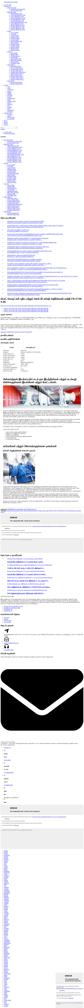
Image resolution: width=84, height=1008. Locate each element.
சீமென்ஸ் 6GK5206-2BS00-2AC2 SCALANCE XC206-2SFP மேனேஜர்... (26, 290)
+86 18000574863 (9, 650)
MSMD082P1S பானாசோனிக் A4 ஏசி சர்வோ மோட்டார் (22, 509)
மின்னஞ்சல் (29, 332)
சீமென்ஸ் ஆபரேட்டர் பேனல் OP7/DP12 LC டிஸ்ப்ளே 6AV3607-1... (24, 239)
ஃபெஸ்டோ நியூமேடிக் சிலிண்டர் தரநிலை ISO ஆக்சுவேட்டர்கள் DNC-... (26, 265)
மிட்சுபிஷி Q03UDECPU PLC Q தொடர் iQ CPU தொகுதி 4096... (24, 273)
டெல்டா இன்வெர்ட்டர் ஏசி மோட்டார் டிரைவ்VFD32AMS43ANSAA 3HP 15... (27, 269)
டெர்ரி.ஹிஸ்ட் (7, 760)
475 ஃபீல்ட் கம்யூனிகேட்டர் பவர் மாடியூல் (17, 231)
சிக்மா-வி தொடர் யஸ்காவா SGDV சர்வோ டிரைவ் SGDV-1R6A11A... (25, 227)
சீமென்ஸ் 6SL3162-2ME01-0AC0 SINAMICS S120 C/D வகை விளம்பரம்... (27, 282)
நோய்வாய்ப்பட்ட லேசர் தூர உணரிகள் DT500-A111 (20, 256)
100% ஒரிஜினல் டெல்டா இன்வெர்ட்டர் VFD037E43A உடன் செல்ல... (29, 587)
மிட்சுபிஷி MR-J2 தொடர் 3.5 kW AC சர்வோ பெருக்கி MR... (23, 252)
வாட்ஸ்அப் (22, 332)
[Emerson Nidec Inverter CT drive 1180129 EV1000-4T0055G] (26, 571)
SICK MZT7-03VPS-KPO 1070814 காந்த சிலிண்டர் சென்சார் (23, 261)
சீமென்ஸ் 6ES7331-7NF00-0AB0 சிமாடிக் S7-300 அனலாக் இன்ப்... (25, 286)
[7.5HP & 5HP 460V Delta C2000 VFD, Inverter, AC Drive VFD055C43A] (29, 565)
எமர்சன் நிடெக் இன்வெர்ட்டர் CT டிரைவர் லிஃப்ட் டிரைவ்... (25, 562)
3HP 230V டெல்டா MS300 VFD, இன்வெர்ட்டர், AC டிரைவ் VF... (28, 581)
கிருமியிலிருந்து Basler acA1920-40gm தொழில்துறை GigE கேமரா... (25, 248)
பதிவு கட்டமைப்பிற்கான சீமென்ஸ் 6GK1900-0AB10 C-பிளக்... (23, 294)
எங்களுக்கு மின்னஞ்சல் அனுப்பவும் (10, 332)
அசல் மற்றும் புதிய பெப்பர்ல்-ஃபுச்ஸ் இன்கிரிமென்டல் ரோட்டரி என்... (25, 235)
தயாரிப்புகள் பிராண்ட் (9, 133)
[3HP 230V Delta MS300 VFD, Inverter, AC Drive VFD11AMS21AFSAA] (29, 577)
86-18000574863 (8, 785)
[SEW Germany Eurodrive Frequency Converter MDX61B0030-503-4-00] (27, 590)
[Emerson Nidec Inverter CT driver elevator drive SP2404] (24, 558)
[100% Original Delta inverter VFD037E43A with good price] (26, 584)
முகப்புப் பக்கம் (8, 132)
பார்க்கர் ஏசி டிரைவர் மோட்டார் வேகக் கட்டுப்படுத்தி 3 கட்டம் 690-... (24, 244)
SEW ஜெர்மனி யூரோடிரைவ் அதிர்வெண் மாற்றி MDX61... (25, 593)
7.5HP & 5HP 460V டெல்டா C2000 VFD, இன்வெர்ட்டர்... (25, 568)
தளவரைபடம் (7, 747)
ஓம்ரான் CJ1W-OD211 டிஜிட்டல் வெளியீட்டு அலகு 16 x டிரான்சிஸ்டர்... (25, 277)
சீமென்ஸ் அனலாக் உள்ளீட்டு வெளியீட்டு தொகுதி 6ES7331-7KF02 (25, 223)
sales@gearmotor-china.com (11, 643)
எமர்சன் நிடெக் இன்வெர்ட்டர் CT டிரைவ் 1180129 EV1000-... (26, 574)
